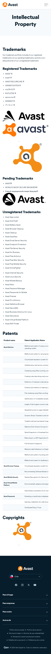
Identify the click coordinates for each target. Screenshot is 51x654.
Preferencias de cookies (36, 640)
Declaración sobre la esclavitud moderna (26, 637)
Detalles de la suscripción (17, 640)
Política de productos (34, 630)
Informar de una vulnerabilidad (33, 633)
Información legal (15, 633)
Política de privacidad (17, 630)
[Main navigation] (46, 4)
